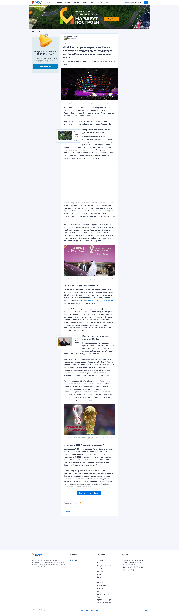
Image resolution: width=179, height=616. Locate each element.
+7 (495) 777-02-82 (136, 567)
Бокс (91, 2)
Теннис (99, 2)
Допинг (99, 591)
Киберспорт (101, 585)
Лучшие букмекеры (104, 603)
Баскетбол (101, 571)
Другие (99, 597)
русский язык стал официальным (101, 300)
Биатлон (100, 588)
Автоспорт (101, 580)
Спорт (33, 31)
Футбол (49, 2)
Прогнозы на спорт (104, 600)
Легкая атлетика (103, 594)
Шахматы (100, 583)
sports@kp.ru (132, 570)
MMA (84, 2)
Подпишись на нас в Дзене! (89, 493)
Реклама (74, 560)
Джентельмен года (134, 2)
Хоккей (76, 2)
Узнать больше (45, 66)
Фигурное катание (63, 2)
